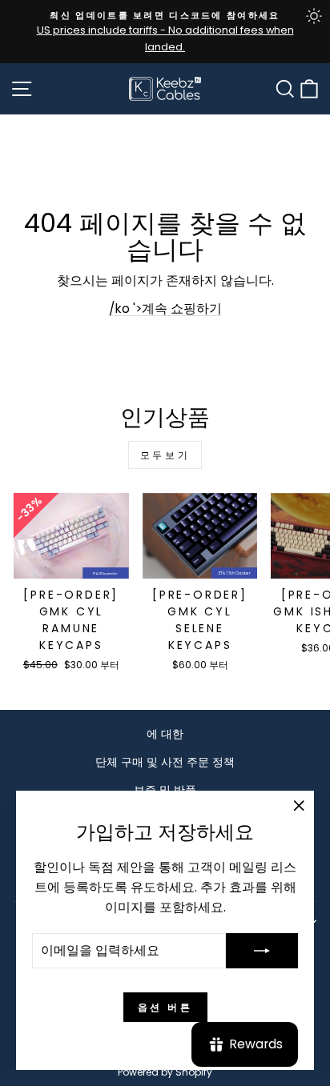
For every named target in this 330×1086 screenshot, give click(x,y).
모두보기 (165, 455)
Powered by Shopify (165, 1072)
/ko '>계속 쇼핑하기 (165, 308)
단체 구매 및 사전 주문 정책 (165, 762)
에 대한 (165, 734)
